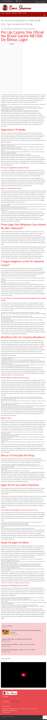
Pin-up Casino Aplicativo (6, 71)
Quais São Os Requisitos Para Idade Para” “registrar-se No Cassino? (10, 82)
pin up (13, 142)
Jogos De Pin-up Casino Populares (8, 60)
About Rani (8, 13)
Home (3, 13)
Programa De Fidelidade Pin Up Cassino (10, 65)
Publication (15, 13)
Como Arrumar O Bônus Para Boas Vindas (10, 66)
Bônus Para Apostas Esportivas (8, 70)
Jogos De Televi (5, 58)
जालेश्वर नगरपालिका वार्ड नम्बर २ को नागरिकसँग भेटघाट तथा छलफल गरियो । (17, 639)
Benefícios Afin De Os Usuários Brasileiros (10, 55)
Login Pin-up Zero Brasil (6, 76)
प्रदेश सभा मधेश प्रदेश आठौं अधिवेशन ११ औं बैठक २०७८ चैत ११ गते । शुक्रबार (18, 644)
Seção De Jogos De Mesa (7, 64)
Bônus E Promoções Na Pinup (8, 59)
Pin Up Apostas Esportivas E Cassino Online (10, 85)
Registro (3, 89)
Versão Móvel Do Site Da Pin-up (8, 57)
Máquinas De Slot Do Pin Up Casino (9, 73)
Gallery (20, 13)
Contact (24, 13)
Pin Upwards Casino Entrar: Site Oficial (9, 78)
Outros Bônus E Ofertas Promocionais (9, 84)
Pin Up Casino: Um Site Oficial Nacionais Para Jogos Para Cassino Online (11, 54)
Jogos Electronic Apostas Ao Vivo (8, 48)
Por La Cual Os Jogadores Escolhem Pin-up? (10, 47)
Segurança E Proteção (6, 46)
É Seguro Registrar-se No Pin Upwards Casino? (11, 52)
